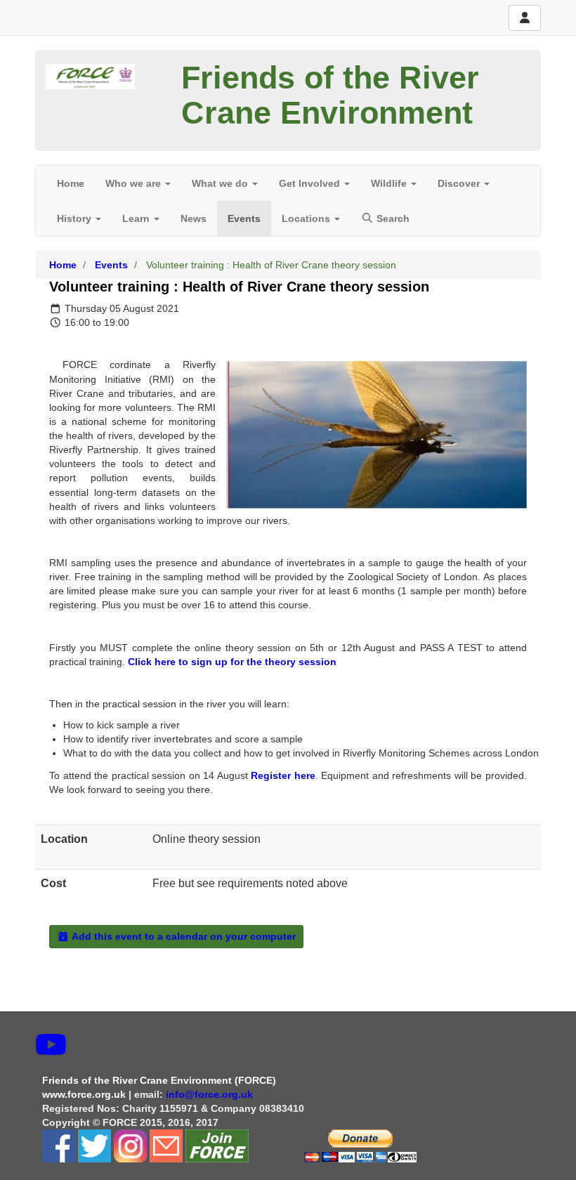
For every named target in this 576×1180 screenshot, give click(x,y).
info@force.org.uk (211, 1094)
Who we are (134, 183)
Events (244, 218)
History (75, 218)
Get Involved (311, 183)
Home (70, 183)
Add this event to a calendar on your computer (183, 936)
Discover (460, 183)
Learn (137, 218)
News (194, 218)
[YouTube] (51, 1045)
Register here (283, 775)
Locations (307, 218)
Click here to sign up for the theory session (232, 661)
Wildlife (390, 183)
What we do (221, 183)
